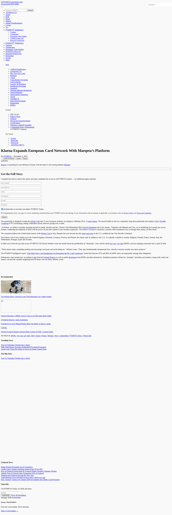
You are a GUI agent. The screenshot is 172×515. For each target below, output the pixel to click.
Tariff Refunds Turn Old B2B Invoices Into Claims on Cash (23, 477)
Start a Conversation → (9, 511)
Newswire (5, 4)
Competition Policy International (22, 127)
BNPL (13, 336)
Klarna (44, 336)
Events (8, 58)
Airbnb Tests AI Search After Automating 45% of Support (22, 473)
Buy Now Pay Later (17, 74)
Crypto (8, 25)
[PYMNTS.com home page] (12, 2)
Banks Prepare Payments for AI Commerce (17, 467)
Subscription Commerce (19, 95)
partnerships (64, 336)
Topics (7, 64)
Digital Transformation (14, 23)
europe (38, 336)
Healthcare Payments (18, 86)
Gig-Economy (15, 82)
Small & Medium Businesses (21, 90)
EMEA (13, 105)
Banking (13, 76)
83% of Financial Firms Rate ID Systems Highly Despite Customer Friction (29, 471)
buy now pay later (23, 336)
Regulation (10, 56)
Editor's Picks (15, 117)
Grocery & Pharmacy (18, 84)
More (8, 60)
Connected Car (15, 71)
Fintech (8, 21)
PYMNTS (7, 156)
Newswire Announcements (20, 121)
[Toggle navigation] (2, 6)
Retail (8, 19)
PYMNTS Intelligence (15, 30)
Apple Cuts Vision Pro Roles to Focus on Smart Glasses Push (23, 349)
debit (33, 336)
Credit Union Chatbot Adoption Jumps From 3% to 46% (22, 469)
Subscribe (14, 141)
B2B (7, 17)
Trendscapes (14, 34)
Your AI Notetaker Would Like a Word (15, 345)
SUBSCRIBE (14, 4)
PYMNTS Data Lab (17, 38)
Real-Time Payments (18, 101)
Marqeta (51, 336)
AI (7, 27)
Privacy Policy (129, 213)
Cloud (12, 78)
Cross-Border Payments (19, 80)
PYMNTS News (76, 336)
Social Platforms (16, 92)
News (57, 336)
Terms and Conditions (144, 213)
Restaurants (14, 103)
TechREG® (14, 99)
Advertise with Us (17, 145)
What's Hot (87, 336)
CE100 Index (15, 123)
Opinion (13, 119)
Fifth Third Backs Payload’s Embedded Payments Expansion (23, 347)
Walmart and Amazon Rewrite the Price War (17, 475)
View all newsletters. (18, 495)
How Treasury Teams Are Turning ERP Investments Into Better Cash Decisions (30, 480)
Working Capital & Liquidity (21, 125)
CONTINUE (6, 495)
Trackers (13, 32)
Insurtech (13, 88)
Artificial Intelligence (18, 69)
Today (8, 15)
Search (30, 10)
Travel (12, 97)
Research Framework (17, 40)
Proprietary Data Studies (18, 36)
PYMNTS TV (11, 13)
